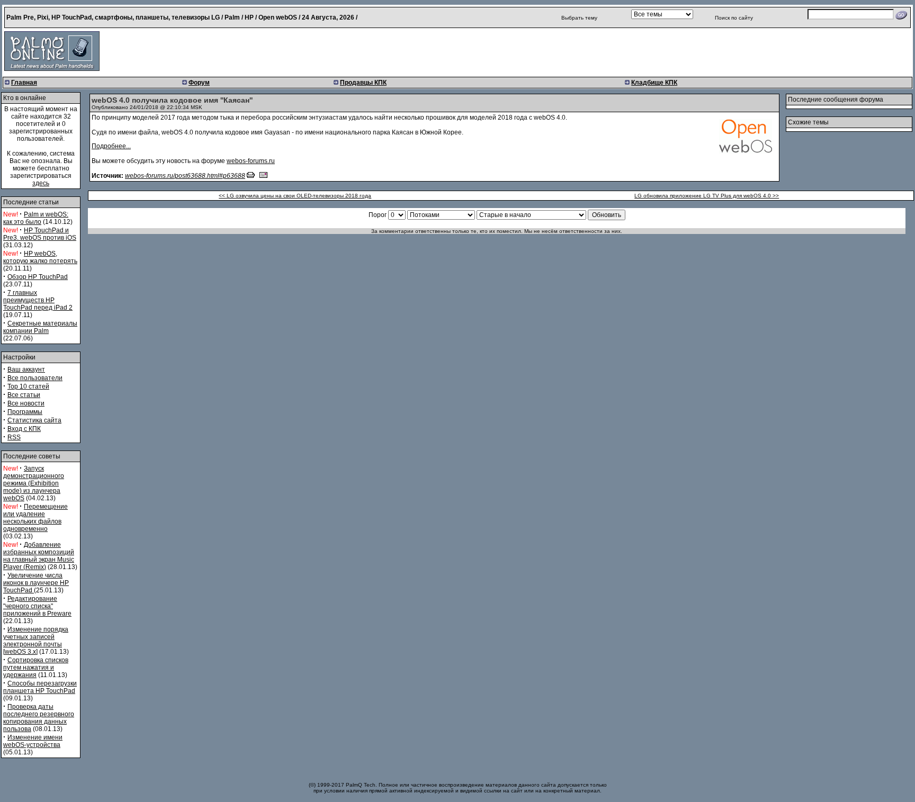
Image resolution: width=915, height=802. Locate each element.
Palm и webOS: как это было (35, 218)
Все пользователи (34, 378)
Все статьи (23, 395)
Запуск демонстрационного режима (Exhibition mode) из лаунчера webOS (33, 483)
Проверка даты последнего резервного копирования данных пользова (38, 718)
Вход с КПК (24, 428)
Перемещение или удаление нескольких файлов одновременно (35, 518)
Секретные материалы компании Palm (40, 327)
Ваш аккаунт (26, 369)
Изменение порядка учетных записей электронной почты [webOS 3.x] (35, 640)
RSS (14, 437)
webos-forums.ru (251, 161)
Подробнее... (111, 146)
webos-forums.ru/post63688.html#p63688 (185, 175)
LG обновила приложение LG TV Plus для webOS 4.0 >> (706, 196)
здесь (40, 183)
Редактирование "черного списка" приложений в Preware (37, 606)
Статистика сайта (34, 420)
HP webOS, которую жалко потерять (40, 257)
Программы (24, 412)
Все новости (25, 403)
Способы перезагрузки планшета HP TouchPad (40, 687)
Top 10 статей (28, 386)
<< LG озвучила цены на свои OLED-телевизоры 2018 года (295, 196)
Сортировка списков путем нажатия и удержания (35, 667)
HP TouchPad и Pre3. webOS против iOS (39, 234)
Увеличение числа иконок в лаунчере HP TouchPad (36, 583)
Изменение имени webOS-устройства (32, 741)
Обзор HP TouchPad (37, 277)
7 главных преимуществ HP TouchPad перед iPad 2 (38, 300)
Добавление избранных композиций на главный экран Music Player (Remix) (38, 556)
